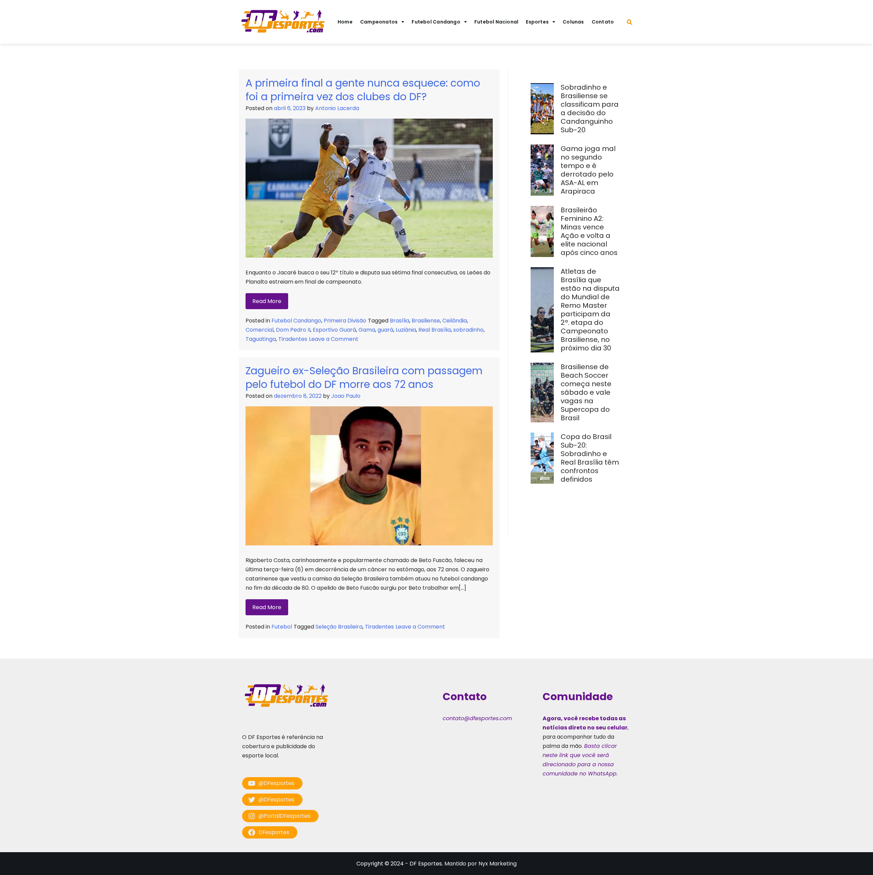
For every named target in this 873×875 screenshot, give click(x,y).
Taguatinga (261, 339)
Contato (603, 21)
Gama (366, 330)
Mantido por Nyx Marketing (480, 864)
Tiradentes (292, 339)
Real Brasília (434, 330)
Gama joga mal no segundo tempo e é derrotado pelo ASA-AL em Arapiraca (588, 170)
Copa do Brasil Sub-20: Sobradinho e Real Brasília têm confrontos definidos (590, 458)
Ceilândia (454, 321)
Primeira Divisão (345, 321)
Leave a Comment (333, 339)
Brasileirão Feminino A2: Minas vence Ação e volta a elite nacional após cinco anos (590, 231)
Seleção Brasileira (338, 627)
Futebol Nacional (496, 21)
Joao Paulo (345, 396)
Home (345, 21)
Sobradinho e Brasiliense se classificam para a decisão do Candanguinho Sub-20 (590, 108)
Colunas (573, 21)
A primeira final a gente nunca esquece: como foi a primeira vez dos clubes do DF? (363, 90)
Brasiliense (426, 321)
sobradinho (468, 330)
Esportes (537, 21)
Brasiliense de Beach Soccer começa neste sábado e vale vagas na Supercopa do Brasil (586, 392)
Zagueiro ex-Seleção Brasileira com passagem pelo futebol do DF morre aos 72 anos (364, 377)
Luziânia (406, 330)
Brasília (399, 321)
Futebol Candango (436, 21)
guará (385, 330)
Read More (266, 301)
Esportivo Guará (334, 330)
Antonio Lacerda (337, 108)
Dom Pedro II (293, 330)
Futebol (281, 627)
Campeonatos (379, 21)
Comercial (259, 330)
